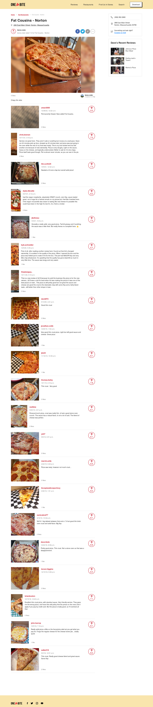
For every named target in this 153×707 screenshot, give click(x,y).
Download (136, 4)
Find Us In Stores (106, 4)
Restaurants (88, 4)
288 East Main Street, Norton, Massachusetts (31, 25)
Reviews (74, 4)
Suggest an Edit (120, 32)
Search (121, 4)
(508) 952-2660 (119, 17)
